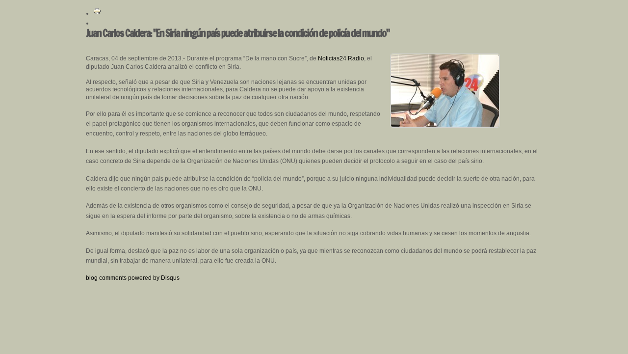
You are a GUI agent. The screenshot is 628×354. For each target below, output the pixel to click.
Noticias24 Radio (341, 58)
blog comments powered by (133, 277)
